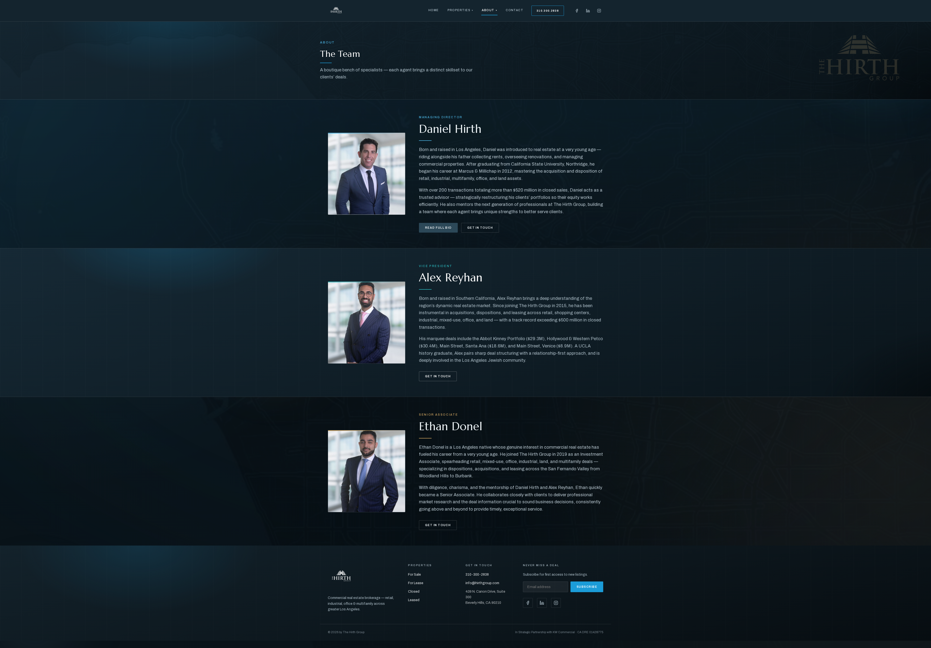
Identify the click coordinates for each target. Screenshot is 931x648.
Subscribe (587, 587)
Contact (514, 10)
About (489, 10)
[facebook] (577, 11)
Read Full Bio (438, 227)
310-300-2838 (477, 574)
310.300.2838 (548, 10)
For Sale (414, 574)
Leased (413, 600)
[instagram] (599, 11)
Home (433, 10)
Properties (460, 10)
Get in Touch (480, 227)
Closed (413, 591)
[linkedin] (588, 11)
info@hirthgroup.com (482, 583)
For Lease (415, 583)
